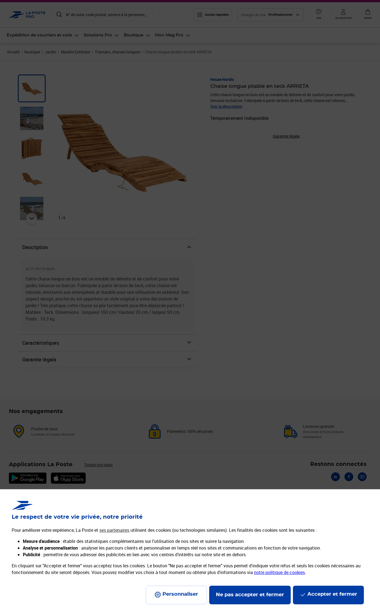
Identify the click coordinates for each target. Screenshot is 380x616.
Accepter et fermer (332, 594)
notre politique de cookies (279, 572)
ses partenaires (114, 530)
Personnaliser (180, 594)
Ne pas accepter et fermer (250, 594)
